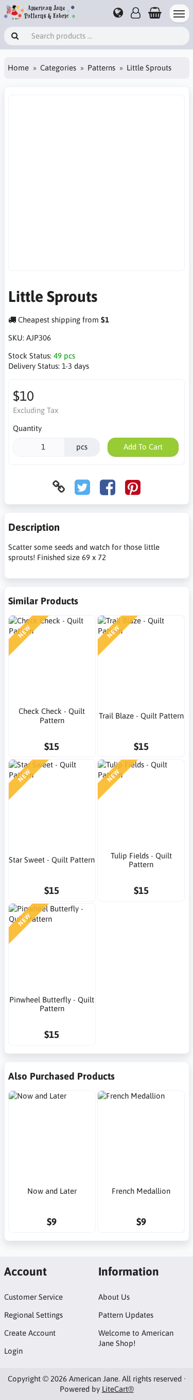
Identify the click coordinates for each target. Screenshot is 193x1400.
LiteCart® (118, 1389)
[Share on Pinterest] (133, 487)
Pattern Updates (125, 1315)
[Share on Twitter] (82, 487)
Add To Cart (143, 446)
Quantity (27, 428)
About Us (114, 1297)
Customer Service (33, 1297)
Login (13, 1351)
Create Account (30, 1333)
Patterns (101, 67)
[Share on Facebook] (107, 487)
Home (18, 67)
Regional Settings (33, 1315)
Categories (58, 67)
